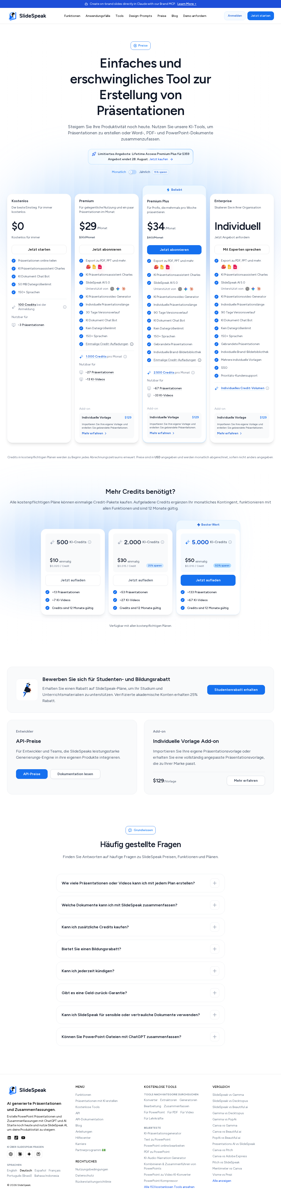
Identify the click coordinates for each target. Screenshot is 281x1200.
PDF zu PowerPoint (157, 1152)
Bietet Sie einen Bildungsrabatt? (91, 949)
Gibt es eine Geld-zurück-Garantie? (94, 992)
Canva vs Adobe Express (230, 1156)
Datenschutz (85, 1175)
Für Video (187, 1112)
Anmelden (235, 16)
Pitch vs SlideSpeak (226, 1162)
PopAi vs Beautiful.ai (226, 1138)
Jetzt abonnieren (106, 249)
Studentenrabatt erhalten (236, 690)
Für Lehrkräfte (153, 1118)
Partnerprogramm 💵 (91, 1150)
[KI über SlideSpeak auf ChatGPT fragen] (10, 1154)
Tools (119, 16)
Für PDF (173, 1112)
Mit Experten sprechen (242, 249)
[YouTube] (23, 1137)
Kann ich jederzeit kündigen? (88, 970)
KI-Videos (98, 379)
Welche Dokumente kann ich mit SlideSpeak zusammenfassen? (119, 905)
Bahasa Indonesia (46, 1176)
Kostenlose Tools (88, 1107)
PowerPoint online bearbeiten (164, 1146)
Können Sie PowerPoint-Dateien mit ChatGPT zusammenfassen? (121, 1036)
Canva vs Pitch (223, 1150)
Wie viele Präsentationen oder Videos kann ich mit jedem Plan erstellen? (128, 883)
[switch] (133, 172)
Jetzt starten (260, 16)
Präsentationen (33, 325)
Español (40, 1170)
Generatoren (188, 1100)
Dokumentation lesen (75, 774)
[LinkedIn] (9, 1137)
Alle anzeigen (222, 1181)
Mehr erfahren (92, 433)
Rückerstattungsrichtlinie (93, 1182)
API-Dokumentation (89, 1119)
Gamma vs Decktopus (228, 1113)
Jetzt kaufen (158, 159)
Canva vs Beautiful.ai (227, 1132)
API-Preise (31, 774)
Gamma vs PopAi (224, 1119)
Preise (161, 16)
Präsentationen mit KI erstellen (97, 1101)
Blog (174, 16)
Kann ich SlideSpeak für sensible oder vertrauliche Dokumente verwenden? (131, 1014)
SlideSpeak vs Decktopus (230, 1101)
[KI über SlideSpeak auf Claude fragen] (20, 1154)
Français (55, 1170)
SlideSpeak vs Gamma (228, 1095)
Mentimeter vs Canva (227, 1168)
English (12, 1170)
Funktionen (72, 16)
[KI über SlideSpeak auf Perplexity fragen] (38, 1154)
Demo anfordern (194, 16)
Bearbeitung (152, 1106)
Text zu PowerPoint (157, 1139)
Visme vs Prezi (222, 1175)
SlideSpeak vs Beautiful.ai (230, 1107)
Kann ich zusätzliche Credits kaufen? (95, 927)
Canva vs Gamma (225, 1125)
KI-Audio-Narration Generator (165, 1158)
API (78, 1113)
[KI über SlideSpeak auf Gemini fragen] (29, 1154)
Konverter (151, 1100)
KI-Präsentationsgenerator (162, 1133)
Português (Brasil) (19, 1176)
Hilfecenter (83, 1138)
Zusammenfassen (176, 1106)
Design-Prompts (140, 16)
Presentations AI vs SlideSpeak (234, 1144)
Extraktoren (168, 1100)
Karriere (81, 1144)
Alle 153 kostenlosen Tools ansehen (169, 1187)
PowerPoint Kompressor (161, 1181)
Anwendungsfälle (98, 16)
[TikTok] (16, 1137)
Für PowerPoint (154, 1112)
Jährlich (144, 172)
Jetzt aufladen (80, 581)
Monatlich (119, 172)
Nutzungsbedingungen (92, 1169)
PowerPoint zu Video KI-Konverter (167, 1175)
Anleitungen (84, 1132)
